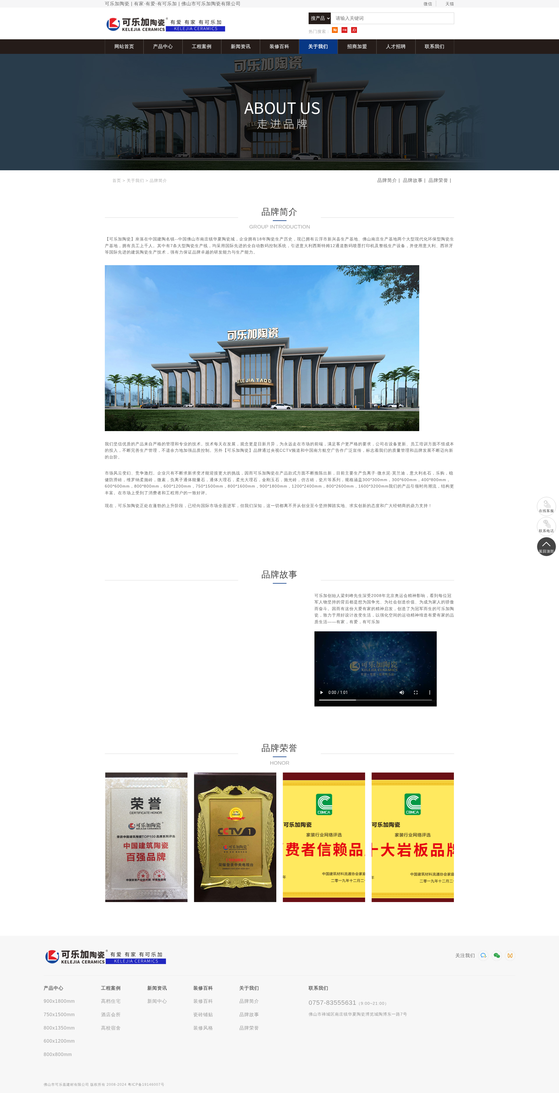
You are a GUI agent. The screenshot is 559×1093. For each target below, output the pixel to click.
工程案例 (202, 46)
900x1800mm (59, 1001)
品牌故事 (249, 1014)
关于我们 (318, 46)
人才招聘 (396, 46)
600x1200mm (59, 1041)
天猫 (449, 3)
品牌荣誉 (249, 1027)
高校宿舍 (111, 1027)
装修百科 (279, 46)
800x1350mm (59, 1027)
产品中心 (163, 46)
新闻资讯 (241, 46)
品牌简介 (158, 180)
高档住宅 (111, 1001)
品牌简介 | (388, 180)
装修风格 (203, 1027)
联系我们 (435, 46)
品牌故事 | (414, 180)
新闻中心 (157, 1001)
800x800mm (58, 1054)
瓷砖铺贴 (203, 1014)
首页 (116, 180)
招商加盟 (357, 46)
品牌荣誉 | (440, 180)
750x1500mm (59, 1014)
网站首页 (124, 46)
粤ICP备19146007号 (146, 1085)
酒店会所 (111, 1014)
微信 (428, 3)
